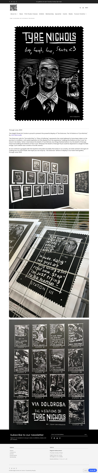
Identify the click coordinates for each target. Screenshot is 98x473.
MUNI (55, 459)
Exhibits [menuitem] (41, 14)
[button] (92, 470)
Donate (12, 453)
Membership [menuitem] (50, 14)
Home (11, 18)
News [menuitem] (21, 14)
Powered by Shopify (31, 470)
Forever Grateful (79, 14)
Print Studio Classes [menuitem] (31, 14)
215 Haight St (53, 456)
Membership (13, 457)
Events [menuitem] (65, 14)
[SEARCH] (80, 7)
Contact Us (13, 452)
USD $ (85, 470)
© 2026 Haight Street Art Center (17, 470)
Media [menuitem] (71, 14)
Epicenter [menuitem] (58, 14)
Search (11, 450)
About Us (13, 14)
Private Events (13, 455)
